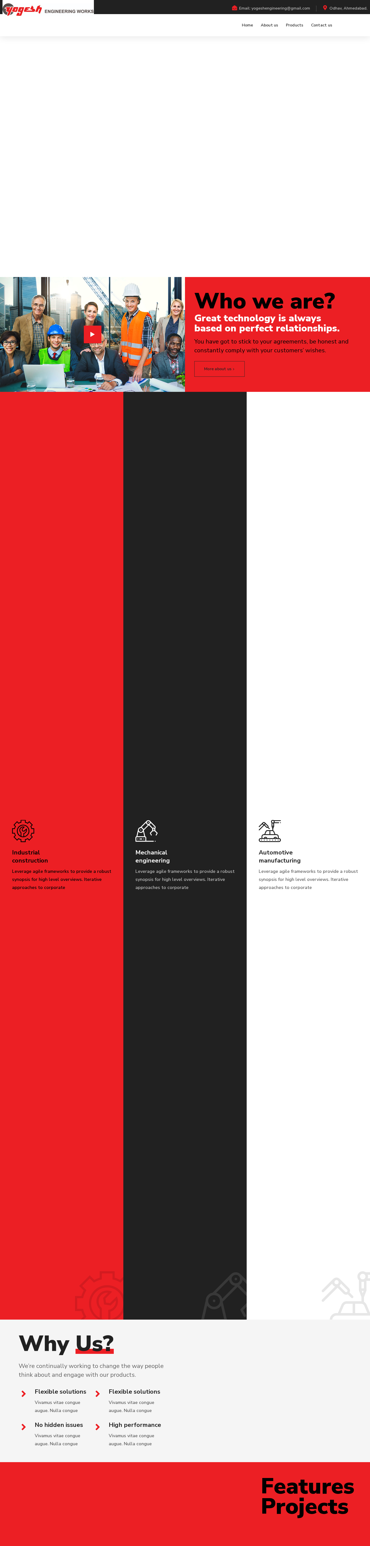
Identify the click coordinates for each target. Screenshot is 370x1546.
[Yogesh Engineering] (48, 10)
